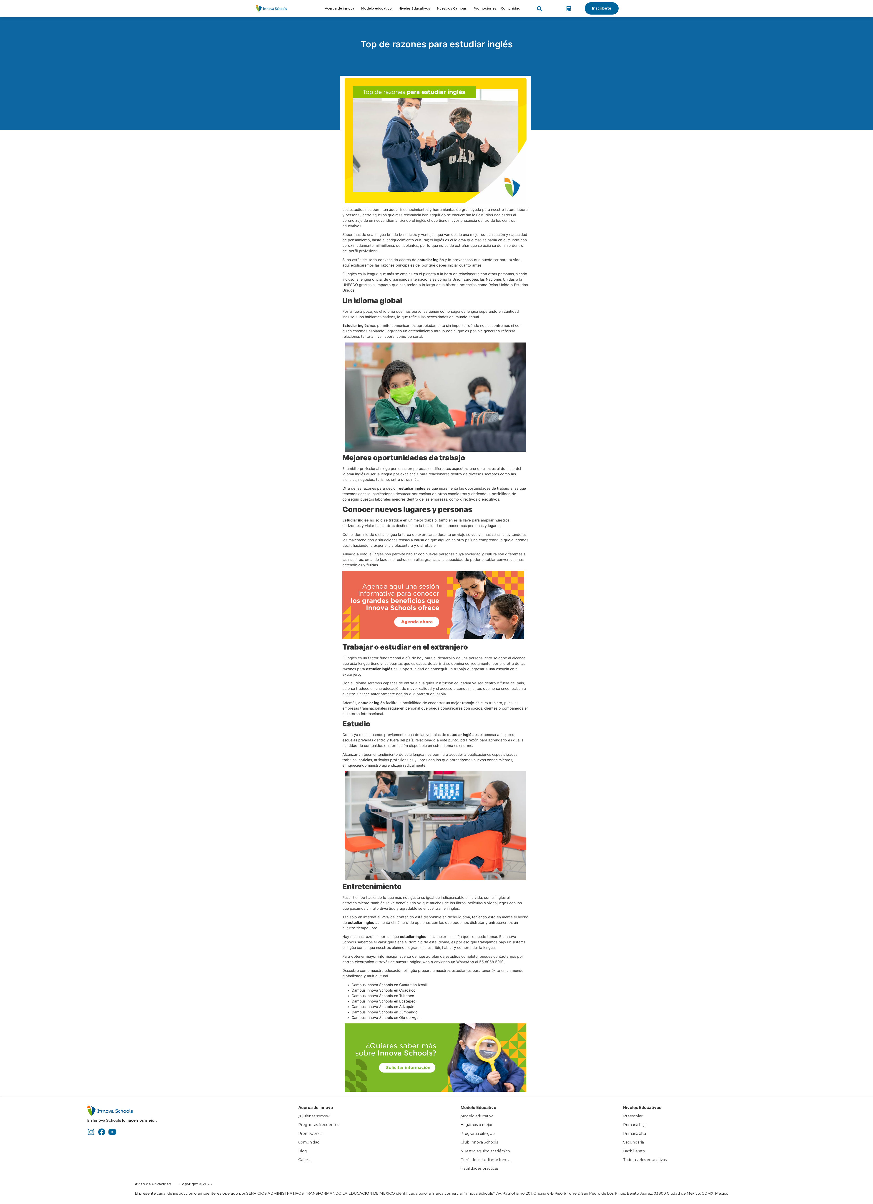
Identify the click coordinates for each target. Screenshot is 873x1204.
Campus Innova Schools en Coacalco (383, 990)
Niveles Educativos (414, 8)
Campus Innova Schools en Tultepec (382, 995)
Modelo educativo (376, 8)
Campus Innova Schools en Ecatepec (383, 1001)
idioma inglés (353, 474)
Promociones (485, 8)
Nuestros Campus (452, 8)
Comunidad (510, 8)
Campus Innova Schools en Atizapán (382, 1006)
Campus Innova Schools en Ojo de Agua (386, 1017)
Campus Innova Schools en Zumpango (384, 1012)
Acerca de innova (339, 8)
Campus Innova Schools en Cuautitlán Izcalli (389, 984)
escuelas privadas (357, 740)
